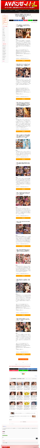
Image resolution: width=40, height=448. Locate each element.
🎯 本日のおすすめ (5, 23)
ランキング (11, 366)
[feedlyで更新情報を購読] (22, 373)
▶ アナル (4, 38)
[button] (35, 20)
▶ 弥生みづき (4, 50)
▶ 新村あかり (4, 56)
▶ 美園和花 (4, 48)
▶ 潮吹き (4, 40)
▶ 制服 (3, 32)
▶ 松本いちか (4, 45)
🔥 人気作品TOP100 (4, 21)
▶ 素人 (3, 29)
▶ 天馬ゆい (4, 57)
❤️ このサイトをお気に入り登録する (23, 359)
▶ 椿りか (4, 59)
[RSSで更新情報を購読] (23, 373)
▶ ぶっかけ (4, 37)
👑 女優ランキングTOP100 (5, 18)
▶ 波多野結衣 (4, 53)
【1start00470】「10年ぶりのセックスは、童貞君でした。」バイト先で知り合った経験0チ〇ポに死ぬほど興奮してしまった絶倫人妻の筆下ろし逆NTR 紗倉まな (19, 429)
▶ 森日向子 (4, 54)
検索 (2, 437)
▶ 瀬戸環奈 (4, 47)
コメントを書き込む (23, 421)
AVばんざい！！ (5, 426)
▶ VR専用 (4, 35)
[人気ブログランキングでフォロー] (4, 435)
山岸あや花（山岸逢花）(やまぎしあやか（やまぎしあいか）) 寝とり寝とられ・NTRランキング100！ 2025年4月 (21, 366)
